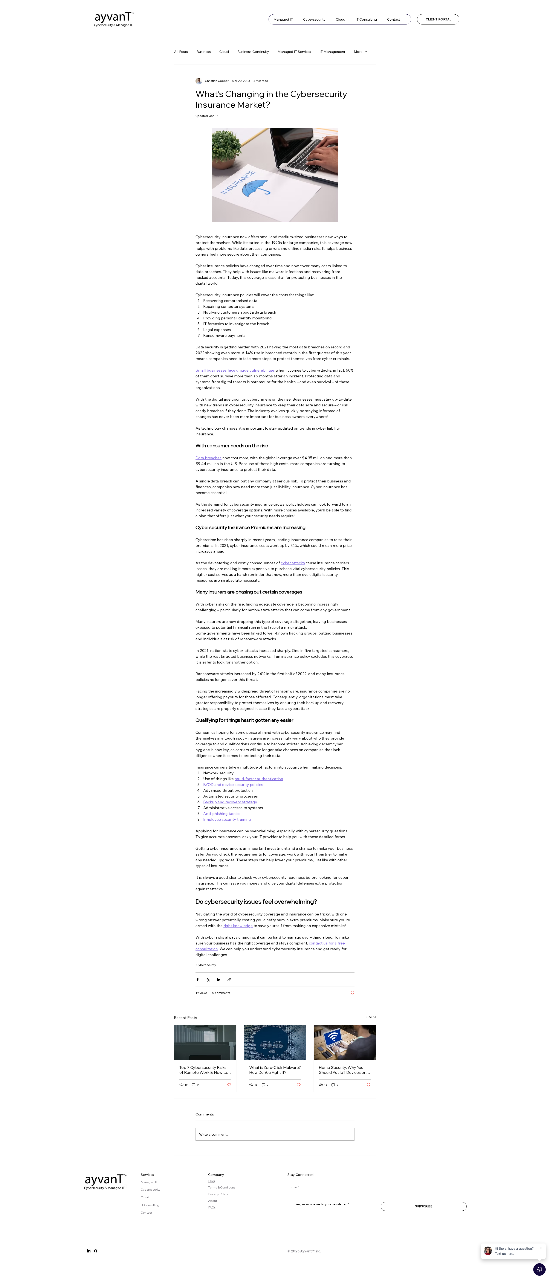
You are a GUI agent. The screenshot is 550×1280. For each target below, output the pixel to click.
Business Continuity (253, 51)
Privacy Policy (218, 1194)
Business (204, 51)
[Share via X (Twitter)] (208, 980)
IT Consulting (150, 1205)
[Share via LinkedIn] (219, 980)
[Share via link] (229, 980)
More (358, 51)
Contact (146, 1212)
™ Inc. (316, 1251)
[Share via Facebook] (198, 980)
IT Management (332, 51)
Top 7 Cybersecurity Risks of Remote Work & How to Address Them (203, 1070)
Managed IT (149, 1182)
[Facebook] (95, 1251)
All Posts (181, 51)
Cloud (224, 51)
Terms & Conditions (222, 1187)
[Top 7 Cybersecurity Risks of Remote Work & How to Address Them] (205, 1042)
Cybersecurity (206, 965)
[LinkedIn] (89, 1251)
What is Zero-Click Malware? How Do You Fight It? (275, 1070)
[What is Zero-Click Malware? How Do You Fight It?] (275, 1042)
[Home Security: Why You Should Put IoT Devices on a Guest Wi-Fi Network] (345, 1042)
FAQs (212, 1207)
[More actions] (351, 81)
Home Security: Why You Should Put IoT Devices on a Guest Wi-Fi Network (344, 1070)
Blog (211, 1181)
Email (294, 1187)
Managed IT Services (294, 51)
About (212, 1201)
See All (371, 1017)
